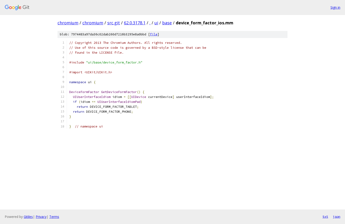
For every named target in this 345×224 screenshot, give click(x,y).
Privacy (41, 216)
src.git (113, 23)
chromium (68, 23)
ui (156, 23)
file (153, 34)
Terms (54, 216)
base (167, 23)
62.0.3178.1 (135, 23)
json (336, 216)
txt (325, 216)
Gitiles (28, 216)
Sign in (335, 7)
